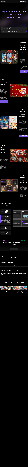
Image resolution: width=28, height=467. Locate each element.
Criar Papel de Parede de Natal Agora (24, 71)
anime (25, 190)
